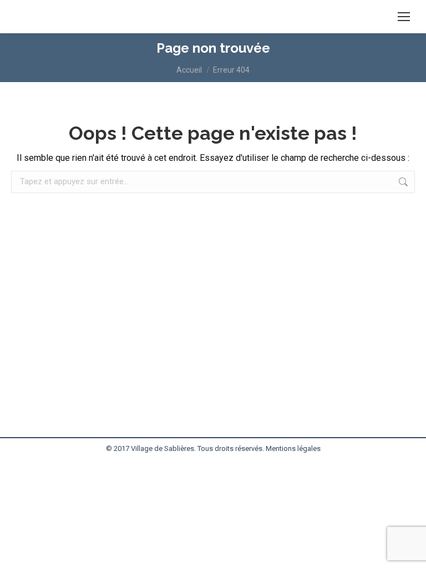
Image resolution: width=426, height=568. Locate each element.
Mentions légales (293, 448)
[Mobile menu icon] (404, 17)
